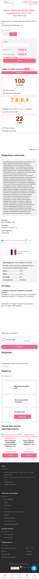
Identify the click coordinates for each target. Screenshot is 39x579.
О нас (6, 508)
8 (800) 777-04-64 (30, 2)
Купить (19, 61)
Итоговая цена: (8, 54)
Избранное (23, 149)
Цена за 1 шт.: (8, 50)
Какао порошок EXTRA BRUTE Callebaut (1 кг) (28, 442)
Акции (6, 502)
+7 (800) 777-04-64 (9, 484)
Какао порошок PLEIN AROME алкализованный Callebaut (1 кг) (10, 443)
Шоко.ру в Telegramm (6, 488)
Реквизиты (7, 505)
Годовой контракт (9, 521)
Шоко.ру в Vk (2, 488)
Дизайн (6, 515)
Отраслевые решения (11, 524)
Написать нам (8, 534)
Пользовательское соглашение (14, 511)
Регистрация (8, 537)
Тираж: (5, 42)
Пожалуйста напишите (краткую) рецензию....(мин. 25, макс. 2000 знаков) (17, 305)
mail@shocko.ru (9, 482)
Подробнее (19, 73)
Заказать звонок (33, 4)
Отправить (19, 347)
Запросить (22, 417)
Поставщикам (8, 499)
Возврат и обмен (9, 518)
